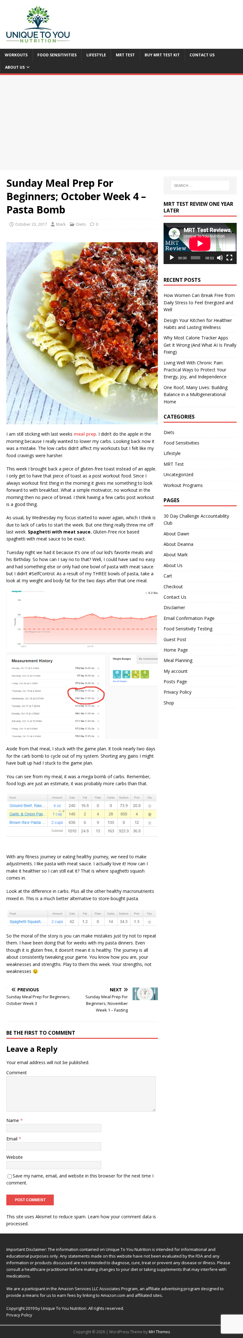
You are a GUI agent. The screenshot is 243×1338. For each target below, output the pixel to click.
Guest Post (175, 639)
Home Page (176, 650)
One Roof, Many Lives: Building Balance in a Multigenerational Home (195, 394)
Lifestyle (96, 55)
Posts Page (175, 681)
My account (176, 671)
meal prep (85, 434)
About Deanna (178, 544)
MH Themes (159, 1332)
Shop (169, 703)
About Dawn (176, 534)
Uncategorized (178, 474)
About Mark (176, 555)
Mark (61, 224)
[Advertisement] (121, 122)
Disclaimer (174, 607)
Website (14, 1157)
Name (13, 1120)
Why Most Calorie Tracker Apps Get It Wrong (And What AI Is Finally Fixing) (200, 345)
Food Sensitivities (57, 55)
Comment (16, 1073)
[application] (200, 243)
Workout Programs (183, 485)
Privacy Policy (177, 692)
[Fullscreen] (229, 258)
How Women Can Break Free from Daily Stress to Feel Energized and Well (199, 302)
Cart (168, 576)
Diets (81, 224)
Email (12, 1139)
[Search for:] (200, 185)
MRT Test (125, 55)
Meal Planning (178, 660)
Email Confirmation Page (189, 618)
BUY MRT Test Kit (162, 55)
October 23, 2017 (31, 224)
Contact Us (202, 55)
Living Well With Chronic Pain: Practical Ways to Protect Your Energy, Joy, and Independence (195, 370)
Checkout (173, 587)
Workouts (16, 55)
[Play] (172, 258)
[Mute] (220, 258)
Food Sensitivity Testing (188, 629)
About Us (15, 67)
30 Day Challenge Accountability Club (196, 519)
